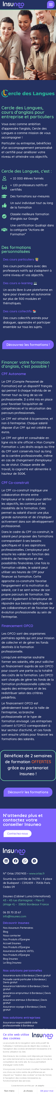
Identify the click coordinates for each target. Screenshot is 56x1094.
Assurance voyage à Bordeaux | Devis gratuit (24, 1008)
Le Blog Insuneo (12, 962)
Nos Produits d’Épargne (16, 939)
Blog (5, 931)
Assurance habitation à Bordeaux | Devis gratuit (26, 988)
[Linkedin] (6, 861)
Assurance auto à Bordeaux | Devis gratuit (27, 975)
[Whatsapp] (25, 861)
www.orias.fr (37, 873)
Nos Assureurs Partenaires (18, 927)
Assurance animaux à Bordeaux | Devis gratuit (25, 1001)
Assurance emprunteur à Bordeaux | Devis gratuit (27, 994)
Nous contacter (12, 935)
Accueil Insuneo (12, 943)
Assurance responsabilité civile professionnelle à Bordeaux (20, 1024)
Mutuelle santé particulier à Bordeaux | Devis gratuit (24, 981)
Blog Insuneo (10, 958)
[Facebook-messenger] (34, 861)
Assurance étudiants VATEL (18, 951)
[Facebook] (15, 861)
